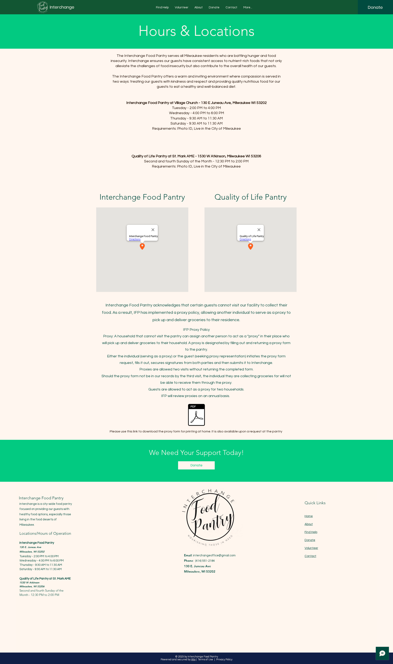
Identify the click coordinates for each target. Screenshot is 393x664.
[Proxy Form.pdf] (196, 415)
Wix (193, 659)
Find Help (311, 532)
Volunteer (311, 548)
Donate (310, 540)
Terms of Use (205, 659)
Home (309, 516)
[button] (162, 7)
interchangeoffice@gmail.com (214, 555)
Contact (310, 556)
